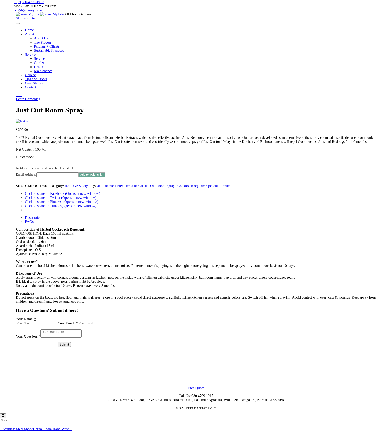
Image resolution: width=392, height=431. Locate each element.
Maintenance (43, 71)
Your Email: (66, 323)
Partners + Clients (46, 46)
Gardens (40, 63)
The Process (42, 42)
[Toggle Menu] (18, 23)
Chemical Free (113, 186)
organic (199, 186)
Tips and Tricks (36, 79)
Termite (224, 186)
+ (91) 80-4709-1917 (29, 2)
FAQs (29, 222)
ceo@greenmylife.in (28, 10)
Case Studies (34, 83)
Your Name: (24, 319)
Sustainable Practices (49, 50)
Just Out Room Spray (159, 186)
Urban (38, 67)
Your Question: (27, 336)
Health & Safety (76, 186)
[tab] (200, 218)
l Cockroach (184, 186)
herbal (138, 186)
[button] (28, 99)
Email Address (26, 174)
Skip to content (26, 18)
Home (29, 30)
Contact (30, 87)
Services (31, 54)
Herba (128, 186)
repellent (212, 186)
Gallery (30, 75)
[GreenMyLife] (40, 14)
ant (99, 186)
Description (33, 217)
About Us (41, 38)
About (29, 34)
